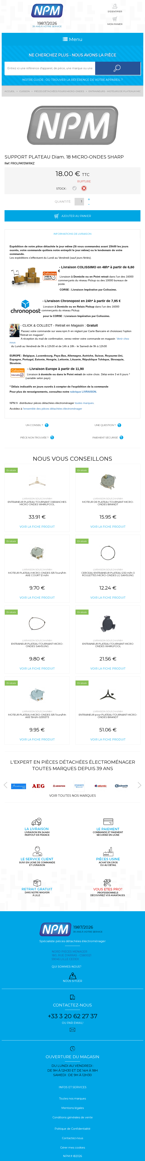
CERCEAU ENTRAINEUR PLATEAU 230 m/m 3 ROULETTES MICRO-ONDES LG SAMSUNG (108, 574)
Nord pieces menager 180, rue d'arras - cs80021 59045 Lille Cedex (71, 955)
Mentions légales (72, 1108)
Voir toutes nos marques (72, 795)
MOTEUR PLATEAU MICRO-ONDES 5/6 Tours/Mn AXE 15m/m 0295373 (37, 716)
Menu (75, 39)
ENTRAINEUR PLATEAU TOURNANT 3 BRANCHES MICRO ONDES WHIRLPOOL (37, 503)
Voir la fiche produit (37, 526)
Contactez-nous (72, 1138)
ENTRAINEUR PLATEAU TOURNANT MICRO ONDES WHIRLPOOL (107, 645)
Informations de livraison (72, 233)
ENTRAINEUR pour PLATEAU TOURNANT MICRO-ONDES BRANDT (108, 716)
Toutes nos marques (72, 1098)
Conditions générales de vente (72, 1117)
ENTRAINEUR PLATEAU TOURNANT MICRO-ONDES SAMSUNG (37, 645)
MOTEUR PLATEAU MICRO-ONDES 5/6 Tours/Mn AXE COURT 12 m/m (37, 574)
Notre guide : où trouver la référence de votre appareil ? (72, 80)
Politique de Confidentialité (72, 1128)
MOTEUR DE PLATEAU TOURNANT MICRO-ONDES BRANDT (108, 503)
